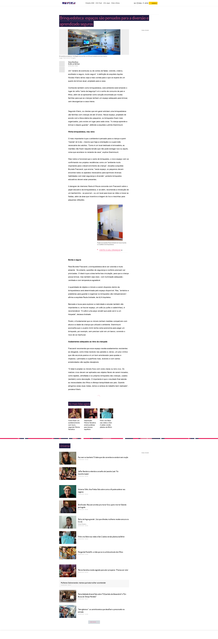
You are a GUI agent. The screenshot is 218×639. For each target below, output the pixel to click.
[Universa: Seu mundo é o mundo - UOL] (68, 3)
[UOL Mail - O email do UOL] (139, 3)
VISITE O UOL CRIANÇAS (110, 250)
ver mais (93, 622)
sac (135, 3)
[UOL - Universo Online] (76, 3)
